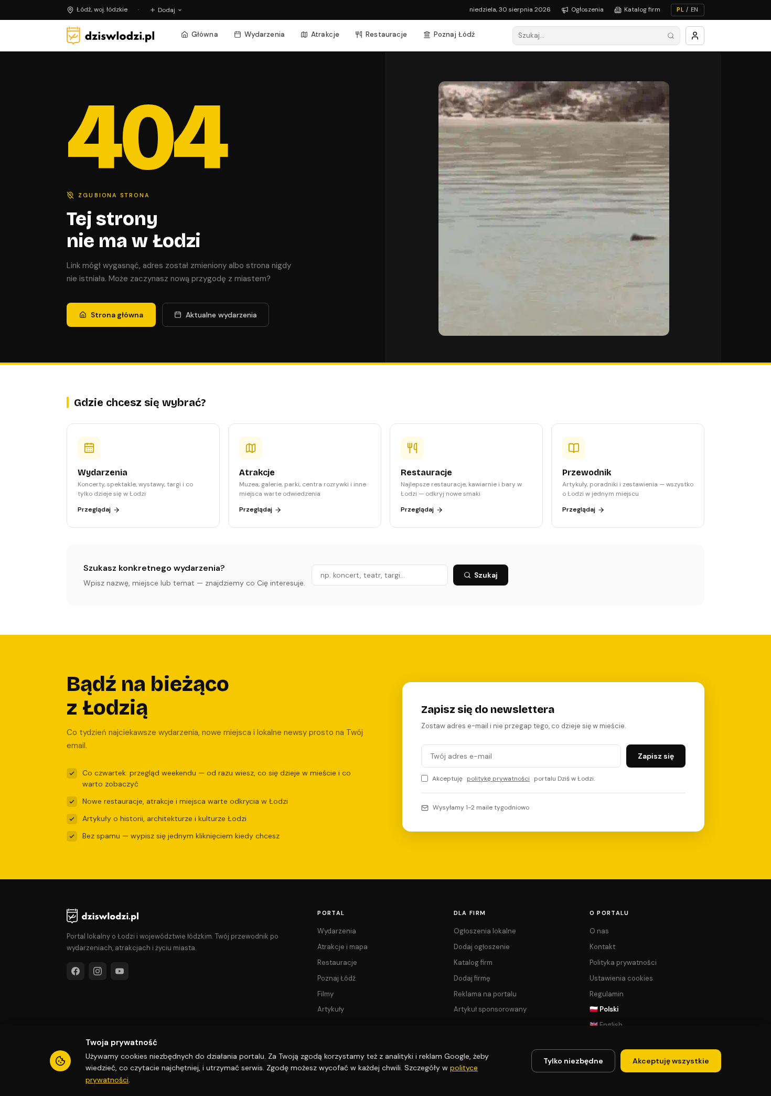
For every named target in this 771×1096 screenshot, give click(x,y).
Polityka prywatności (623, 962)
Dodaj (166, 10)
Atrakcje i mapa (342, 946)
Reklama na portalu (485, 993)
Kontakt (602, 946)
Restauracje (387, 34)
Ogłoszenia (587, 9)
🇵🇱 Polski (604, 1009)
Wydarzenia (264, 34)
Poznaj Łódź (454, 34)
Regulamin (607, 993)
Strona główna (117, 315)
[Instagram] (97, 971)
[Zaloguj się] (695, 35)
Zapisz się (656, 756)
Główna (204, 34)
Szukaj (486, 575)
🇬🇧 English (606, 1024)
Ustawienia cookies (621, 978)
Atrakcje (325, 34)
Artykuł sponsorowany (490, 1009)
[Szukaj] (671, 36)
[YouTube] (119, 971)
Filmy (325, 993)
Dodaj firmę (472, 978)
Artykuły (330, 1009)
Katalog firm (642, 9)
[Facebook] (75, 971)
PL (680, 9)
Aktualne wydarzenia (221, 315)
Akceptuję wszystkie (671, 1061)
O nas (599, 931)
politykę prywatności (498, 778)
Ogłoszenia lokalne (485, 931)
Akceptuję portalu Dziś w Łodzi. (513, 778)
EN (695, 9)
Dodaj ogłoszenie (482, 946)
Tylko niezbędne (573, 1061)
